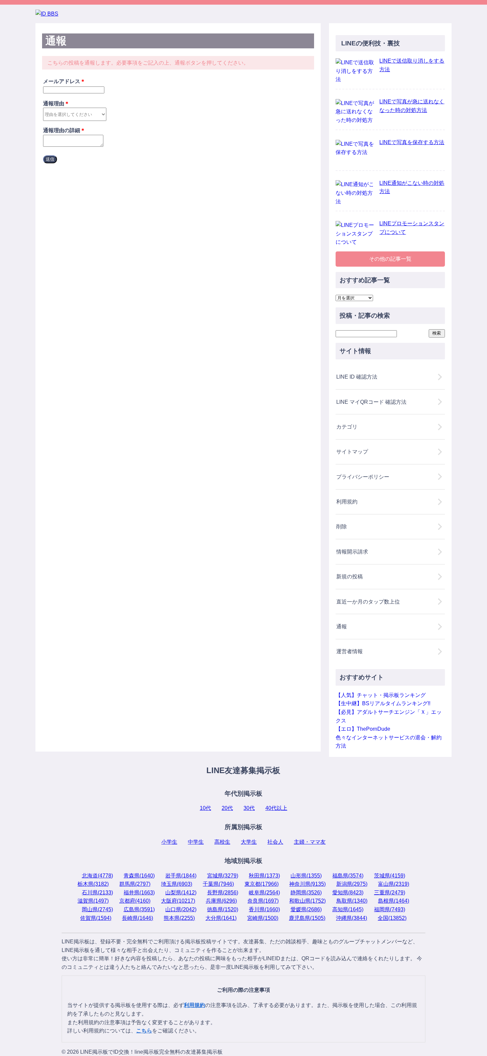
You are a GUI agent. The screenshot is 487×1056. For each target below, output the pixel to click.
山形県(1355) (306, 875)
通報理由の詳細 (64, 130)
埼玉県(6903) (176, 884)
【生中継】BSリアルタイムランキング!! (383, 703)
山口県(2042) (180, 909)
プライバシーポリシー (362, 477)
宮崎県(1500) (262, 918)
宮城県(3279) (222, 875)
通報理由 (56, 103)
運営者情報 (349, 651)
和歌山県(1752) (307, 901)
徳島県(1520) (222, 909)
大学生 (249, 842)
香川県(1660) (264, 909)
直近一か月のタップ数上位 (368, 602)
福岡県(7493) (389, 909)
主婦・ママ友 (310, 842)
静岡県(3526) (306, 892)
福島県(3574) (347, 875)
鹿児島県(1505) (307, 918)
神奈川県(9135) (307, 884)
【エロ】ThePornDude (363, 729)
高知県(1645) (347, 909)
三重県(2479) (389, 892)
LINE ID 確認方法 (356, 377)
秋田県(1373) (264, 875)
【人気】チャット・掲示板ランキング (381, 695)
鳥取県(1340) (351, 901)
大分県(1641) (221, 918)
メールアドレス (64, 81)
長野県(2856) (222, 892)
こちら (144, 1030)
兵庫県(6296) (221, 901)
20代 (227, 808)
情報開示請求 (352, 551)
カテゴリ (346, 427)
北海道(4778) (97, 875)
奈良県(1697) (263, 901)
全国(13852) (392, 918)
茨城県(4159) (389, 875)
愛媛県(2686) (306, 909)
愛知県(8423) (347, 892)
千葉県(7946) (218, 884)
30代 (249, 808)
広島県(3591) (139, 909)
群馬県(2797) (134, 884)
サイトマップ (352, 451)
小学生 (169, 842)
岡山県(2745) (97, 909)
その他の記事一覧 (390, 259)
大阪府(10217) (178, 901)
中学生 (196, 842)
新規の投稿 (349, 576)
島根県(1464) (393, 901)
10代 (205, 808)
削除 (341, 526)
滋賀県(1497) (93, 901)
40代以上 (276, 808)
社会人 (275, 842)
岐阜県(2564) (264, 892)
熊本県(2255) (179, 918)
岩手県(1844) (180, 875)
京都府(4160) (134, 901)
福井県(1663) (139, 892)
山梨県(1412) (180, 892)
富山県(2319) (393, 884)
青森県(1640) (139, 875)
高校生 (222, 842)
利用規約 (346, 501)
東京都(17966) (261, 884)
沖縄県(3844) (351, 918)
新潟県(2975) (351, 884)
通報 (341, 626)
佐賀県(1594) (95, 918)
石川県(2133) (97, 892)
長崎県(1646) (137, 918)
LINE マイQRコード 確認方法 (371, 402)
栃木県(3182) (93, 884)
